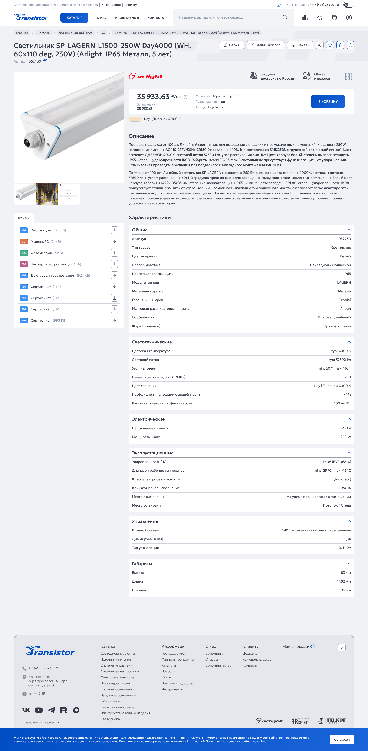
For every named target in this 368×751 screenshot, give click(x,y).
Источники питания (116, 659)
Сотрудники (214, 653)
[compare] (305, 17)
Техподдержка (173, 653)
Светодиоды (111, 719)
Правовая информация (40, 722)
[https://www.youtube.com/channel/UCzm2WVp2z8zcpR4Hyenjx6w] (39, 710)
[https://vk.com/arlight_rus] (26, 710)
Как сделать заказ (257, 659)
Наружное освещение (118, 695)
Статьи (166, 677)
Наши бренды (127, 18)
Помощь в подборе (177, 683)
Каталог (74, 18)
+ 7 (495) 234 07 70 (325, 5)
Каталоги (168, 665)
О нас (102, 18)
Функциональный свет (118, 677)
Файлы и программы (177, 659)
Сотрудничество (218, 665)
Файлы (23, 218)
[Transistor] (31, 16)
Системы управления (117, 665)
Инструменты (172, 689)
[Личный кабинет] (349, 17)
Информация (111, 5)
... (103, 32)
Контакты (156, 18)
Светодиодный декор (118, 707)
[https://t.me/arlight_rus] (51, 710)
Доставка (250, 653)
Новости (168, 671)
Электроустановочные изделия (125, 713)
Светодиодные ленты (118, 653)
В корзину (328, 101)
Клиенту (130, 5)
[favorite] (319, 17)
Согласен (342, 739)
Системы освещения (117, 689)
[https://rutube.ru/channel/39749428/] (64, 710)
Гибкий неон (110, 701)
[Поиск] (285, 17)
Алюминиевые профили (120, 671)
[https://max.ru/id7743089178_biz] (76, 710)
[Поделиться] (320, 45)
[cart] (334, 17)
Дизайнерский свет (116, 683)
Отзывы (211, 659)
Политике (213, 741)
